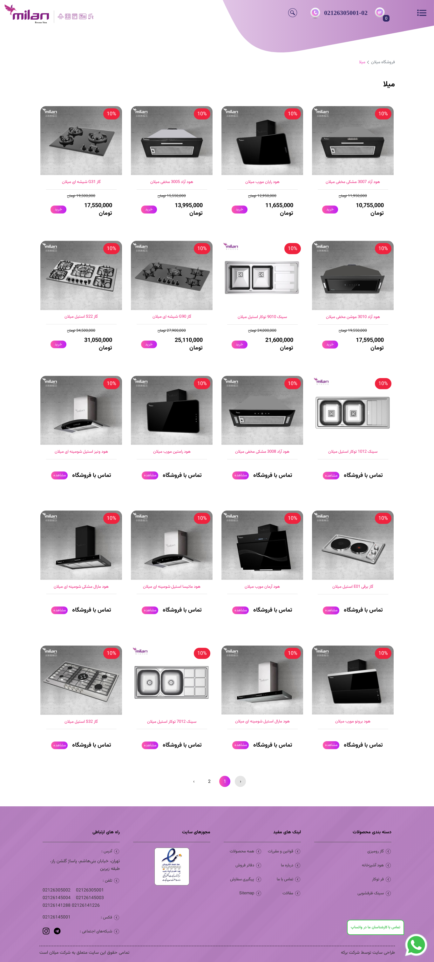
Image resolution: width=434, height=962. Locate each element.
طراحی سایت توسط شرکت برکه (368, 952)
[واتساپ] (416, 957)
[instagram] (46, 933)
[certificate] (171, 866)
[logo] (54, 14)
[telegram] (56, 933)
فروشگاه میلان (383, 62)
